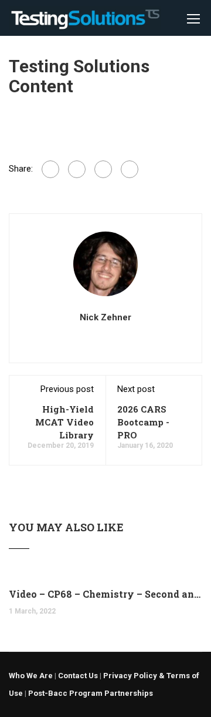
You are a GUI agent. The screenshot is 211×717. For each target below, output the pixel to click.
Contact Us (78, 675)
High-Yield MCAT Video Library (64, 422)
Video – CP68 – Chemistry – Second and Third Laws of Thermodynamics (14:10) (105, 594)
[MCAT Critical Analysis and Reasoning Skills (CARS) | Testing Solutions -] (85, 21)
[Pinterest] (129, 169)
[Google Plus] (77, 169)
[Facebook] (50, 169)
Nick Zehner (105, 317)
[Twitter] (103, 169)
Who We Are (31, 675)
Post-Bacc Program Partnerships (90, 693)
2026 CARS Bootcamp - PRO (143, 422)
